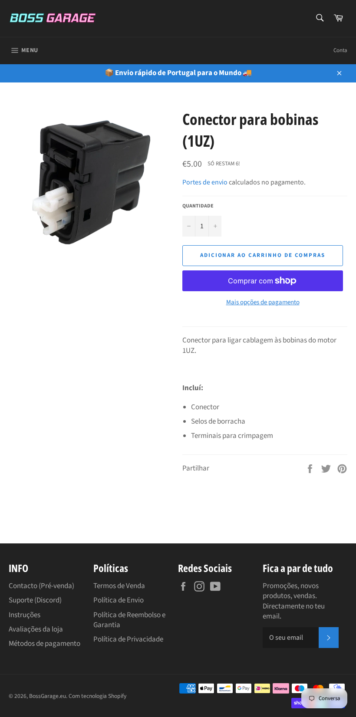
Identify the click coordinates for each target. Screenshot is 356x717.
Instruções (24, 615)
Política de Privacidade (128, 639)
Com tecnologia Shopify (97, 696)
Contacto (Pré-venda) (41, 586)
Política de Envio (118, 600)
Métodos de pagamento (44, 643)
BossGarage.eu (47, 696)
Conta (340, 50)
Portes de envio (204, 182)
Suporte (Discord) (35, 600)
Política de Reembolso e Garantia (129, 620)
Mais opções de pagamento (263, 302)
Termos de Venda (119, 586)
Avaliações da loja (36, 629)
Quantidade (198, 206)
